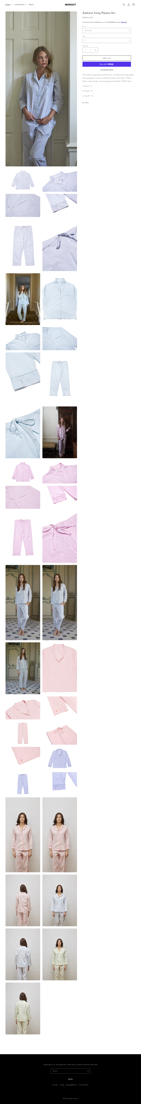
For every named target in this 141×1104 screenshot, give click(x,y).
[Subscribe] (87, 1071)
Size (84, 36)
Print (84, 26)
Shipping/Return (71, 1085)
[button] (8, 5)
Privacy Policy (83, 1085)
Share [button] (87, 103)
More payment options (106, 69)
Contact (55, 1085)
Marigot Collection (73, 1098)
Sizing (62, 1085)
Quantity (85, 46)
